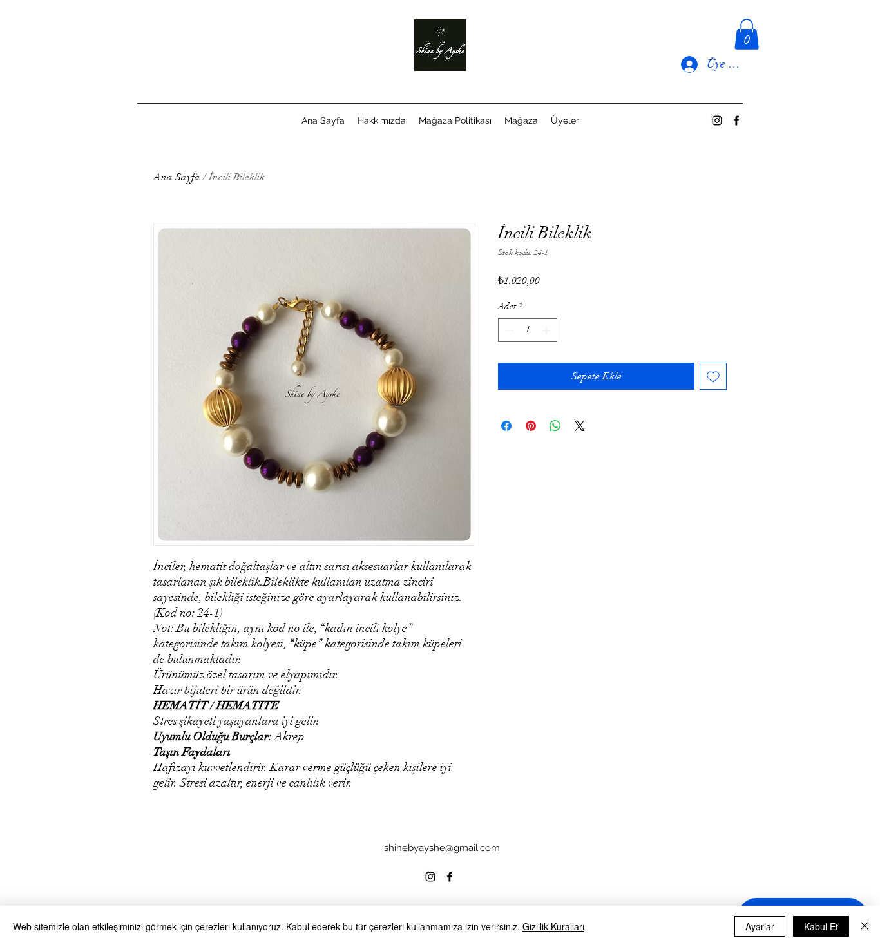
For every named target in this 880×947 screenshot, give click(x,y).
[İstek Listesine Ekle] (713, 376)
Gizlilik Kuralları (553, 926)
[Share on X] (580, 426)
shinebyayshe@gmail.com (442, 848)
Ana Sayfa (176, 177)
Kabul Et (821, 926)
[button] (747, 34)
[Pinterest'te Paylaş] (531, 426)
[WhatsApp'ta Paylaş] (555, 426)
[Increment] (547, 330)
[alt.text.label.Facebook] (736, 120)
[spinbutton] (527, 330)
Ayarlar (759, 926)
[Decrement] (508, 330)
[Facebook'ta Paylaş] (506, 426)
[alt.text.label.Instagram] (717, 120)
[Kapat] (864, 926)
